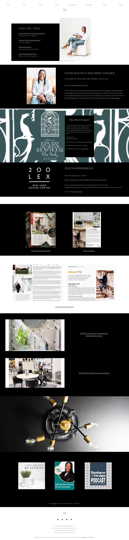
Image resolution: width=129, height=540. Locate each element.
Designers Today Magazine (64, 307)
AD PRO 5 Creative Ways (89, 333)
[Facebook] (66, 519)
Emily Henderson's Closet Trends (63, 424)
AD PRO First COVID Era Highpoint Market (94, 373)
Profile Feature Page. (77, 191)
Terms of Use (83, 537)
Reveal (90, 142)
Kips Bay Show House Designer (30, 40)
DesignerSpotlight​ (25, 47)
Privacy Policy (91, 537)
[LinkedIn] (57, 519)
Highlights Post (84, 149)
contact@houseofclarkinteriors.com (68, 525)
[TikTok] (71, 519)
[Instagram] (62, 519)
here (118, 98)
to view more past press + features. (68, 503)
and (87, 537)
